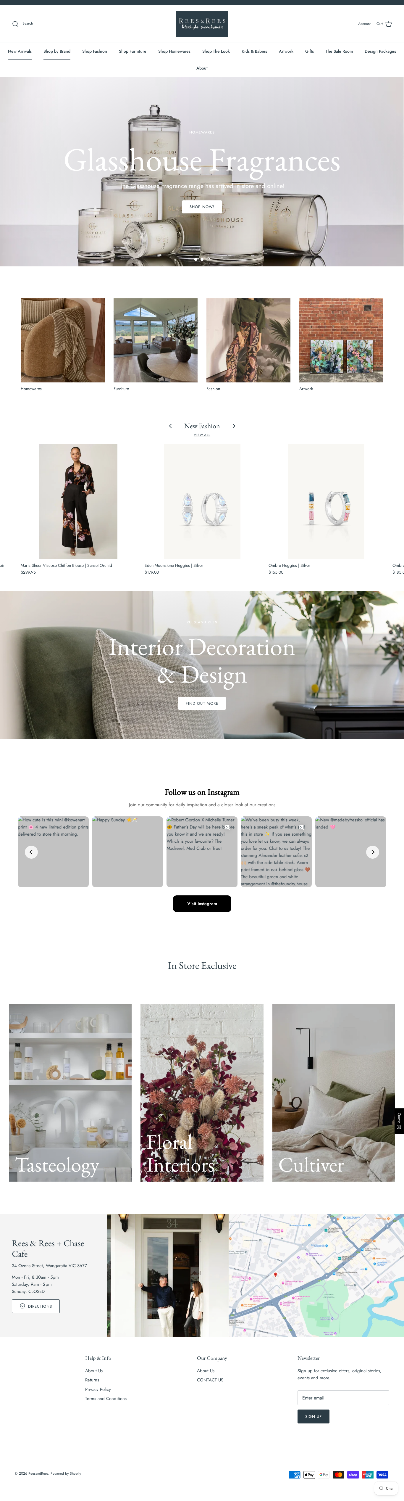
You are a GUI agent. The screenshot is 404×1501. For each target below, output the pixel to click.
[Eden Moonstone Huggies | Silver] (202, 501)
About (202, 68)
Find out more (202, 703)
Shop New (202, 204)
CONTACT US (210, 1380)
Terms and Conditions (106, 1398)
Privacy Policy (98, 1389)
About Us (94, 1371)
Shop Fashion (94, 51)
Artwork (286, 51)
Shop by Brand (56, 51)
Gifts (309, 51)
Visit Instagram (202, 903)
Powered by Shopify (66, 1473)
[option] (202, 171)
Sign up (313, 1416)
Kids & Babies (254, 51)
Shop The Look (216, 51)
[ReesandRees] (202, 24)
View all (202, 434)
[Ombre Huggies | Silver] (326, 501)
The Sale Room (339, 51)
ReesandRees (38, 1473)
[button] (196, 259)
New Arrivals (20, 51)
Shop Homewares (174, 51)
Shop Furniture (132, 51)
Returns (92, 1380)
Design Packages (380, 51)
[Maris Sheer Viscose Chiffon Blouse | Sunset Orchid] (78, 501)
